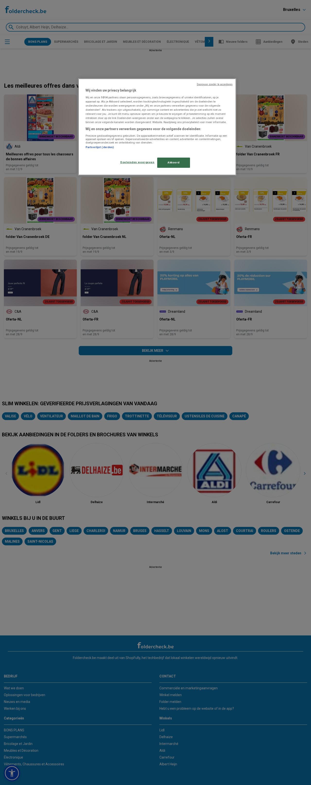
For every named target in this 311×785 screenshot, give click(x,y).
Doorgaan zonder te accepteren (215, 84)
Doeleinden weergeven (137, 162)
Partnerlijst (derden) (100, 147)
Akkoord (174, 162)
